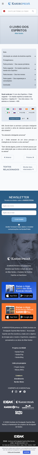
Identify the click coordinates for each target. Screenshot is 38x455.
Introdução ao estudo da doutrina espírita (17, 56)
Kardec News (19, 382)
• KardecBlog (19, 357)
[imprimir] (27, 118)
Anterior (8, 157)
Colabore (19, 376)
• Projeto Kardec (19, 367)
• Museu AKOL (19, 370)
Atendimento (19, 379)
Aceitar (26, 452)
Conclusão (6, 85)
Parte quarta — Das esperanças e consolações (14, 80)
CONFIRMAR (19, 219)
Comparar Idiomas (15, 118)
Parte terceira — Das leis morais (14, 74)
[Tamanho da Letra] (23, 118)
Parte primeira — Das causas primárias (16, 64)
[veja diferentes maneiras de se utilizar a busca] (4, 11)
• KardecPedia (19, 352)
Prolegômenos (8, 60)
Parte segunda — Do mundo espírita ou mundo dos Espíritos (16, 69)
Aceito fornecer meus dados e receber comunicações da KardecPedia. (19, 228)
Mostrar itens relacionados (27, 168)
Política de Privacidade (14, 452)
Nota (4, 52)
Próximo (29, 157)
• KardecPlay (19, 354)
